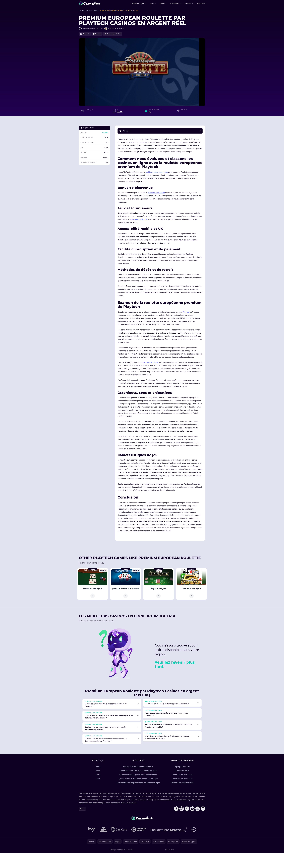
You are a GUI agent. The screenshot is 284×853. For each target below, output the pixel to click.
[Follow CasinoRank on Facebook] (176, 808)
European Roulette (150, 362)
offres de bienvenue (156, 192)
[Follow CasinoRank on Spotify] (197, 808)
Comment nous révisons (182, 774)
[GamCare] (119, 829)
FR (81, 809)
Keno (98, 770)
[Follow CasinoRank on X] (187, 808)
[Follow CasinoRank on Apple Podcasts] (203, 808)
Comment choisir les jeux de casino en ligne (138, 770)
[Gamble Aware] (168, 829)
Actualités (201, 3)
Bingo (98, 766)
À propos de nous (182, 766)
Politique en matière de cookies (121, 850)
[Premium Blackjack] (92, 584)
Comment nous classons (182, 778)
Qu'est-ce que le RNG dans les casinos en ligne (138, 778)
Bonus (162, 3)
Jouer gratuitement (142, 72)
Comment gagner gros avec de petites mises (138, 774)
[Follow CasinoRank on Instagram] (181, 808)
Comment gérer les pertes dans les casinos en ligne (138, 782)
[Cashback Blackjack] (191, 584)
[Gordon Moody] (138, 829)
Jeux (152, 3)
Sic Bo (97, 774)
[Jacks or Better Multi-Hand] (125, 584)
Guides (188, 3)
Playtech (105, 132)
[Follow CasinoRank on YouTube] (192, 808)
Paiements (174, 3)
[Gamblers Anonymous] (103, 829)
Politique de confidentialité (182, 782)
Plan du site (169, 850)
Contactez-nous (182, 770)
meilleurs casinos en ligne (157, 172)
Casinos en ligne (137, 3)
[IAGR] (91, 829)
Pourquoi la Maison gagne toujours (138, 766)
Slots (98, 778)
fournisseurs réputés (139, 219)
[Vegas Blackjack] (158, 584)
